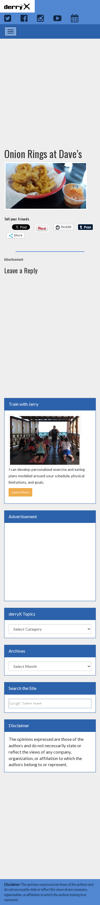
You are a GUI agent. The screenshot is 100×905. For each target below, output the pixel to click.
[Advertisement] (50, 88)
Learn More (20, 492)
